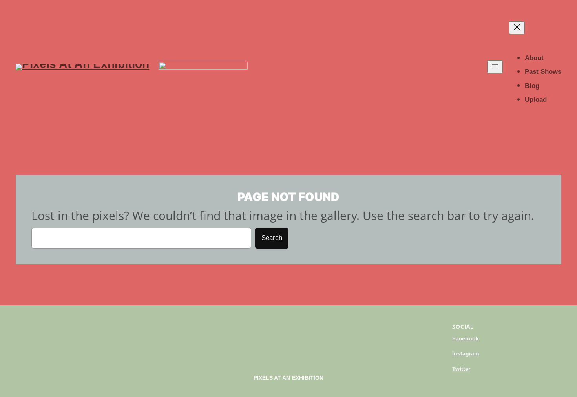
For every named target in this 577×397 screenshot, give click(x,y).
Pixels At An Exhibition (289, 378)
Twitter (461, 369)
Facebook (465, 338)
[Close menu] (517, 27)
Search (271, 237)
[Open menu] (495, 66)
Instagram (465, 353)
